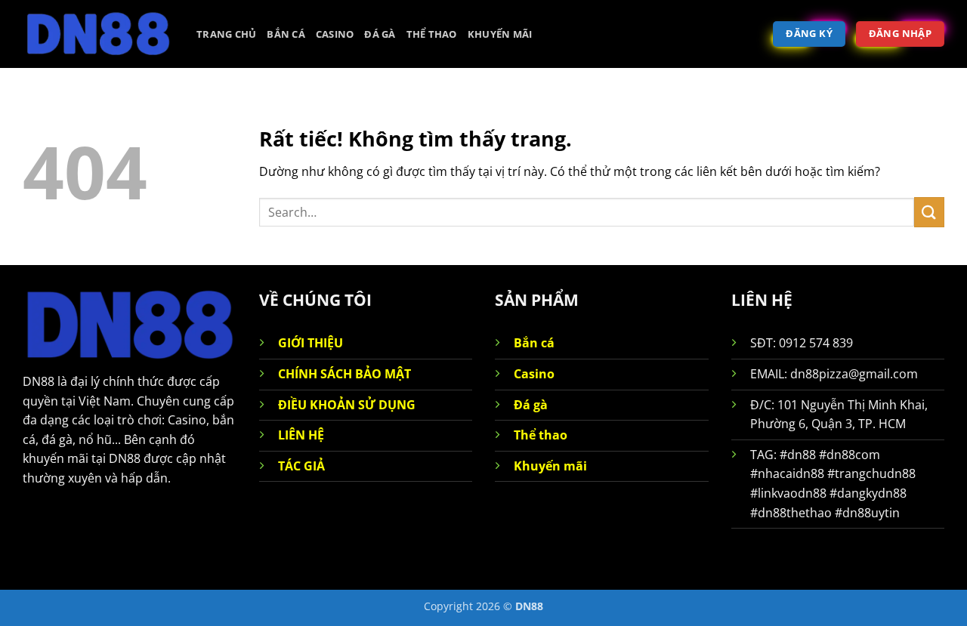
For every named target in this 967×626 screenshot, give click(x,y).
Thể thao (431, 34)
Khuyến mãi (500, 34)
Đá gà (379, 34)
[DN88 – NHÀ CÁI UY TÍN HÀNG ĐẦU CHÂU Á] (98, 34)
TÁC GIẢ (301, 466)
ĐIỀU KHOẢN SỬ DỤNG (347, 404)
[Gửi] (929, 212)
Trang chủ (226, 34)
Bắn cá (286, 34)
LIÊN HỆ (301, 435)
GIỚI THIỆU (310, 343)
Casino (335, 34)
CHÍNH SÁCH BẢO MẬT (344, 373)
